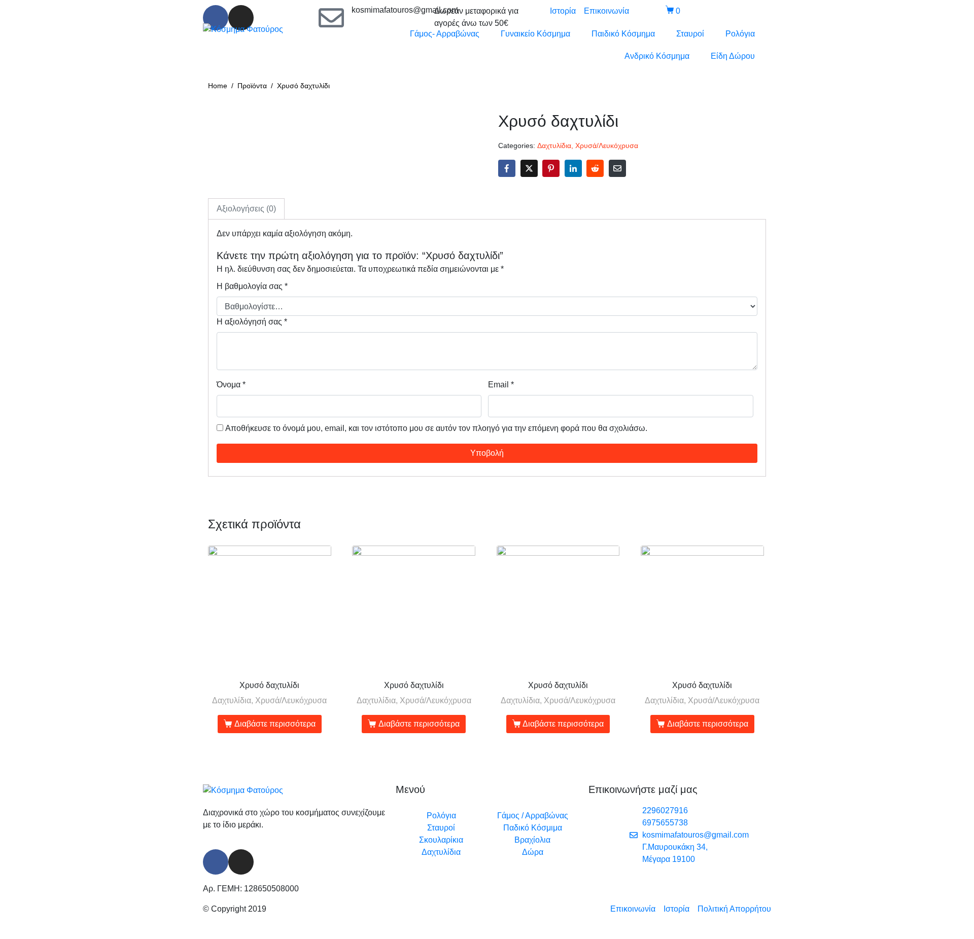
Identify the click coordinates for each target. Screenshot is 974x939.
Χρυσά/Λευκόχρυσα (606, 146)
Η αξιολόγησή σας (252, 321)
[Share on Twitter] (529, 168)
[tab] (246, 209)
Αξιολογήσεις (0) (246, 208)
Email (501, 384)
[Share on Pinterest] (551, 168)
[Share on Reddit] (595, 168)
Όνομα (231, 384)
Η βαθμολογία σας (252, 286)
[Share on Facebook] (506, 168)
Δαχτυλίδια (554, 146)
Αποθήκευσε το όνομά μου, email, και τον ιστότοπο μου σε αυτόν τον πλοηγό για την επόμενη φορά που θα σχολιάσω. (436, 428)
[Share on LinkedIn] (573, 168)
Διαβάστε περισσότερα (275, 723)
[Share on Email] (617, 168)
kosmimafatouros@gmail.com (405, 10)
